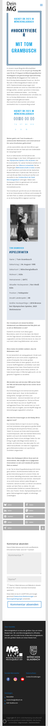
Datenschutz (34, 722)
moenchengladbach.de (14, 700)
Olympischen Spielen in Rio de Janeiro (23, 160)
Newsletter (10, 697)
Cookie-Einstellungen (33, 677)
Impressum (22, 722)
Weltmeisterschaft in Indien (25, 168)
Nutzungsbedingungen (15, 599)
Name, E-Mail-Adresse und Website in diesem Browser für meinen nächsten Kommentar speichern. (24, 587)
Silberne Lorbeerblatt (26, 165)
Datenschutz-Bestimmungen (24, 596)
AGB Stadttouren (12, 703)
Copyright (10, 718)
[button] (13, 505)
